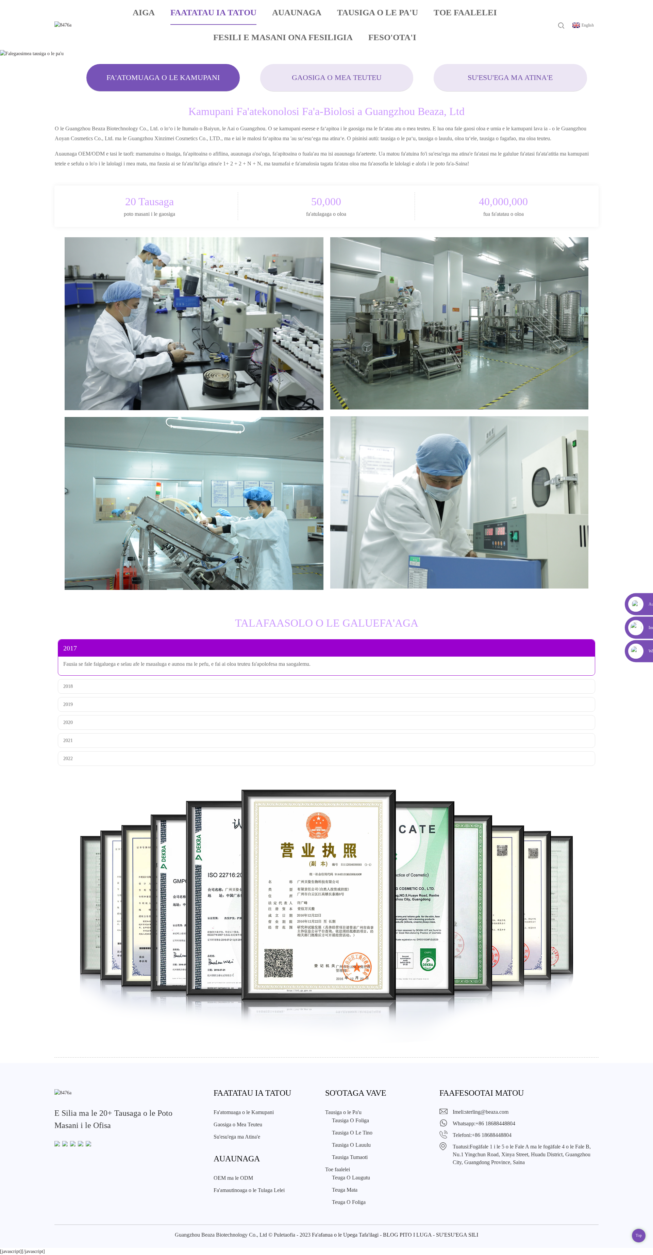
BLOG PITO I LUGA (407, 1235)
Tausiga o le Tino (352, 1133)
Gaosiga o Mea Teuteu (337, 77)
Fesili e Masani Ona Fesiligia (283, 37)
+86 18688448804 (495, 1123)
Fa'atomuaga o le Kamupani (163, 77)
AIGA (144, 12)
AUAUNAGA (296, 12)
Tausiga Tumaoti (350, 1157)
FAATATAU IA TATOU (213, 12)
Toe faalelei (465, 12)
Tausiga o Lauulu (351, 1145)
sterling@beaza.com (486, 1112)
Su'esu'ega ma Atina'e (510, 77)
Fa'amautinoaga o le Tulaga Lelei (249, 1190)
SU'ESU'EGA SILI (457, 1235)
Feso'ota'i (392, 37)
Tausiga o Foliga (350, 1120)
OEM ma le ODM (233, 1178)
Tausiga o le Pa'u (377, 12)
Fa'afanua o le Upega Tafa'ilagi (345, 1235)
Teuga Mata (344, 1190)
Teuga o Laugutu (351, 1177)
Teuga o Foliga (349, 1202)
